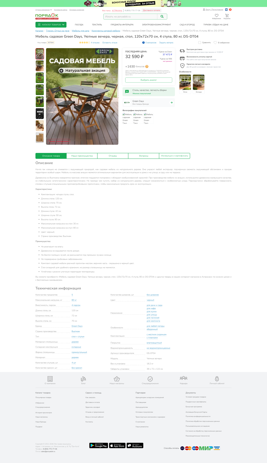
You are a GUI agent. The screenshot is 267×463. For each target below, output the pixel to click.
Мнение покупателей (142, 93)
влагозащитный (154, 342)
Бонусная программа (194, 407)
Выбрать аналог (149, 80)
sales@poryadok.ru (48, 451)
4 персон (76, 305)
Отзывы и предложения (95, 412)
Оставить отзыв (109, 42)
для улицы (152, 314)
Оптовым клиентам (76, 10)
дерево (75, 341)
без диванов (153, 294)
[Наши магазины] (116, 378)
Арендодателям (142, 407)
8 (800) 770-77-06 (132, 10)
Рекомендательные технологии (198, 436)
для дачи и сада (154, 305)
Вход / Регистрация (214, 9)
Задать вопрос (166, 42)
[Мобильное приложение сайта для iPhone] (117, 445)
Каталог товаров (42, 392)
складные (76, 347)
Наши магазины (41, 417)
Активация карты (60, 10)
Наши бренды (40, 422)
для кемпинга (153, 321)
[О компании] (50, 379)
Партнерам (140, 392)
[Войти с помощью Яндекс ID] (230, 9)
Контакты (89, 422)
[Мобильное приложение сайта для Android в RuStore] (135, 445)
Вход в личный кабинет (95, 417)
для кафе (151, 308)
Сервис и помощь (93, 392)
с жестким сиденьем (156, 334)
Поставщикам (141, 402)
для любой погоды (156, 326)
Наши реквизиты (142, 427)
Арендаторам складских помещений (150, 397)
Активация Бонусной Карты (196, 412)
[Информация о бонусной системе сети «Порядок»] (146, 66)
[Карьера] (183, 378)
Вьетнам (76, 331)
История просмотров (43, 413)
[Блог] (83, 379)
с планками (152, 337)
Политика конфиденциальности (198, 416)
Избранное (39, 403)
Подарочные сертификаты (196, 402)
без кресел (77, 367)
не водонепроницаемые (158, 348)
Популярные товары (43, 397)
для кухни (152, 311)
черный (150, 300)
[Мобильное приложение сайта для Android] (98, 445)
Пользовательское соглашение (198, 426)
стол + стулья (78, 336)
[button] (50, 25)
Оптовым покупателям (144, 412)
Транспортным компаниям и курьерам (150, 417)
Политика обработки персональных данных (203, 421)
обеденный (152, 329)
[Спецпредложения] (150, 379)
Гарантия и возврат (93, 407)
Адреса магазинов (42, 10)
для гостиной (153, 317)
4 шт (74, 362)
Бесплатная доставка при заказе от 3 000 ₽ (205, 52)
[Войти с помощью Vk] (226, 9)
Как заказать (90, 397)
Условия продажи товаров (196, 397)
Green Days (77, 326)
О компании (140, 422)
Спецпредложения (42, 407)
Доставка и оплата (151, 10)
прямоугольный (79, 352)
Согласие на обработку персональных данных (204, 431)
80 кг (74, 300)
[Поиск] (162, 16)
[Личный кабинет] (217, 378)
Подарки (38, 427)
